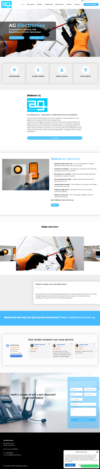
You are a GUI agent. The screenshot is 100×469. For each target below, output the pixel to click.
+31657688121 (9, 453)
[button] (97, 452)
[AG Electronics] (6, 4)
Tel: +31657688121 (91, 4)
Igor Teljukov (60, 344)
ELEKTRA (50, 265)
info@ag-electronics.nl (14, 455)
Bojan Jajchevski (39, 344)
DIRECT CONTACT (36, 38)
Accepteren (70, 465)
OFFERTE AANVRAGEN (16, 38)
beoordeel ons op (15, 356)
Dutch (83, 0)
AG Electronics (14, 345)
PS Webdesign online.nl (20, 466)
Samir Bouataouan (84, 344)
